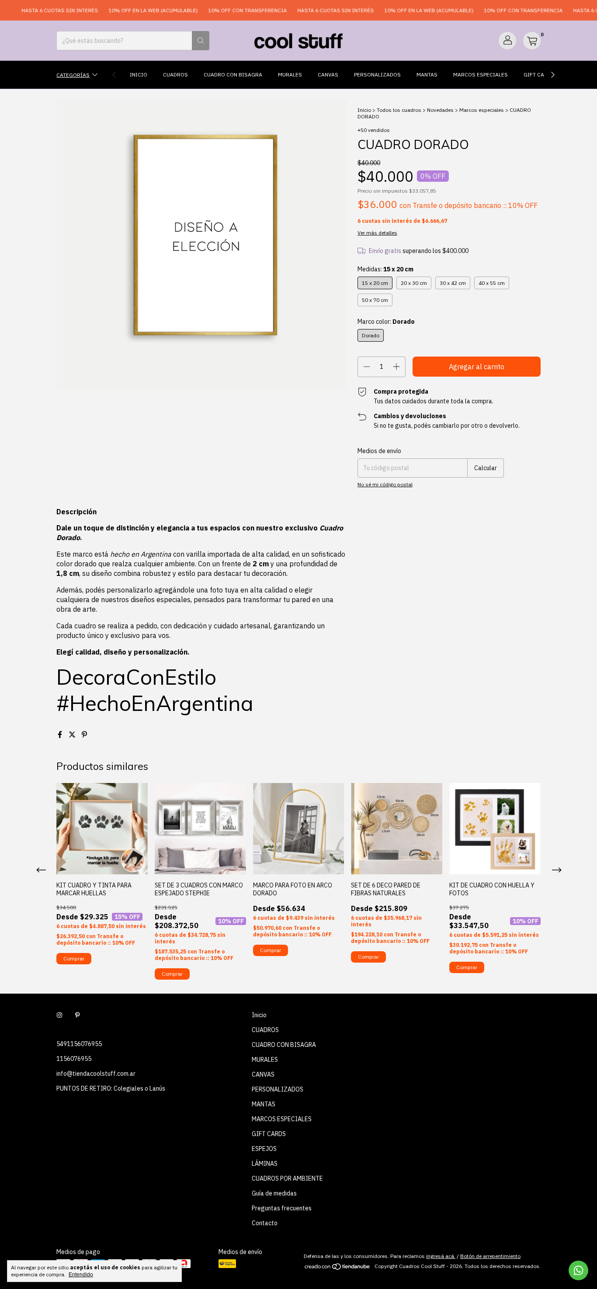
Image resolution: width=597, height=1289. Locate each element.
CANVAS (328, 74)
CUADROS (175, 74)
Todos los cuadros (399, 110)
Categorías (73, 74)
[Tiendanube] (337, 1268)
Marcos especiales (481, 110)
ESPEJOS (264, 1149)
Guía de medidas (274, 1193)
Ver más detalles (377, 232)
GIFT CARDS (539, 74)
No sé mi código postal (385, 484)
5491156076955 (79, 1044)
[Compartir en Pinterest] (84, 734)
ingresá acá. (440, 1256)
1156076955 (73, 1059)
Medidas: (385, 269)
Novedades (440, 110)
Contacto (265, 1223)
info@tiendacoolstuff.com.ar (95, 1074)
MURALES (290, 74)
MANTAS (427, 74)
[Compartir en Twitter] (73, 734)
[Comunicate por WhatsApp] (578, 1270)
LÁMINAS (265, 1164)
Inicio (138, 74)
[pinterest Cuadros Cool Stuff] (77, 1015)
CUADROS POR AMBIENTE (287, 1178)
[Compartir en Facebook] (60, 734)
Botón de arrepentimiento (490, 1256)
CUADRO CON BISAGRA (233, 74)
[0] (532, 40)
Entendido (81, 1275)
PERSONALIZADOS (377, 74)
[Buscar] (200, 40)
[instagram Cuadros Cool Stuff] (59, 1015)
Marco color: (386, 322)
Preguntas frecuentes (282, 1208)
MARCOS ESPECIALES (480, 74)
